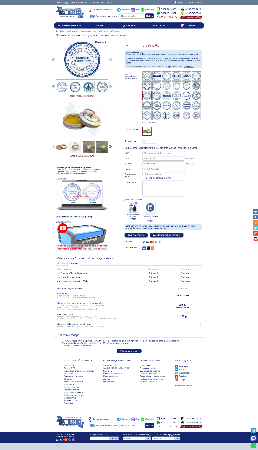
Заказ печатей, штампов (69, 31)
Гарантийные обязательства (152, 376)
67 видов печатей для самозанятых (163, 341)
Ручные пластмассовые (114, 373)
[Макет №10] (176, 85)
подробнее (189, 67)
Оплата (99, 25)
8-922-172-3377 (168, 13)
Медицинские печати (73, 382)
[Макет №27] (166, 115)
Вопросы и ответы (148, 368)
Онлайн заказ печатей (150, 371)
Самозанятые (85, 31)
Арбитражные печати (73, 395)
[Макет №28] (176, 115)
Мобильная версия (183, 385)
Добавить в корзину (169, 235)
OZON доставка (88, 316)
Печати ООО (70, 368)
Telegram (125, 10)
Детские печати (71, 400)
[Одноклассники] (152, 248)
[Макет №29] (186, 115)
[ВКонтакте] (144, 248)
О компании (145, 365)
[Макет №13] (147, 95)
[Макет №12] (196, 85)
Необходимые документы (151, 379)
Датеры (106, 379)
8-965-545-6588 (193, 13)
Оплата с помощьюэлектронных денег (65, 435)
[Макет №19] (147, 105)
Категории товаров (69, 25)
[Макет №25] (147, 115)
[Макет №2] (156, 76)
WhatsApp (149, 10)
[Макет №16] (176, 95)
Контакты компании (148, 382)
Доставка (129, 25)
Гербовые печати (71, 390)
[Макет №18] (196, 95)
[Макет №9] (166, 85)
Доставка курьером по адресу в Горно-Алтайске (80, 306)
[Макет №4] (176, 76)
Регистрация (194, 2)
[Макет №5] (186, 76)
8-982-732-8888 (168, 9)
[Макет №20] (156, 105)
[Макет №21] (166, 105)
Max (137, 10)
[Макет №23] (186, 105)
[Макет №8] (156, 85)
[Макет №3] (166, 76)
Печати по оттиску (72, 387)
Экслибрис (69, 403)
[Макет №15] (166, 95)
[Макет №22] (176, 105)
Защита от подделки (73, 376)
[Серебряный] (147, 131)
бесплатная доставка (106, 16)
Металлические (110, 376)
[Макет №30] (196, 115)
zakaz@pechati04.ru (193, 17)
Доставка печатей (148, 373)
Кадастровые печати (73, 392)
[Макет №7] (147, 85)
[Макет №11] (186, 85)
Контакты (159, 25)
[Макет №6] (196, 76)
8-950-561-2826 (193, 9)
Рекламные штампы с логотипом (79, 371)
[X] (148, 248)
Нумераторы (109, 382)
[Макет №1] (147, 76)
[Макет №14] (156, 95)
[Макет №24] (196, 105)
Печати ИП (69, 365)
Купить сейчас (136, 235)
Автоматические (110, 365)
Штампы (68, 379)
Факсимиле (69, 384)
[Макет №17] (186, 95)
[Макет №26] (156, 115)
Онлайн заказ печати (102, 2)
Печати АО (69, 373)
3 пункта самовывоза (103, 9)
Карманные (108, 371)
